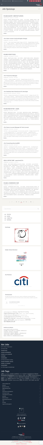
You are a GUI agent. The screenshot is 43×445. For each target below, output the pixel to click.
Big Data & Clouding (23, 311)
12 (21, 201)
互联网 (32, 380)
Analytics (16, 373)
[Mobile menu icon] (1, 4)
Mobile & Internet (6, 17)
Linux (17, 378)
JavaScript (13, 378)
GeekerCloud (30, 442)
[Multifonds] (21, 285)
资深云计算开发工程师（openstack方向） (14, 160)
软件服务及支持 (6, 40)
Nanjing (23, 378)
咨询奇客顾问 (3, 356)
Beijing (36, 373)
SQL (21, 380)
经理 (38, 380)
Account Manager (6, 373)
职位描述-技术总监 (4, 350)
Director (21, 376)
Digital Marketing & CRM (7, 93)
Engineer (26, 376)
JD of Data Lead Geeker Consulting (7, 359)
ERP (2, 378)
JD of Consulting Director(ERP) (12, 143)
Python (34, 378)
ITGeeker (20, 442)
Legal (23, 316)
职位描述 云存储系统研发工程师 (11, 183)
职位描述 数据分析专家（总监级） (12, 108)
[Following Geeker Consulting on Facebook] (22, 427)
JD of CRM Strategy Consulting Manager (7, 367)
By (12, 17)
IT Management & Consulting (12, 316)
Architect (25, 373)
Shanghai (10, 380)
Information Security (23, 315)
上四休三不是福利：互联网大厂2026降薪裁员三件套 (12, 334)
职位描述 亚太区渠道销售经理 (6, 352)
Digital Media (15, 376)
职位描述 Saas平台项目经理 (5, 363)
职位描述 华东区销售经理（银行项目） (7, 361)
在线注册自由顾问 (4, 357)
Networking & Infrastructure (23, 318)
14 (26, 201)
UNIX (29, 380)
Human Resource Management (12, 315)
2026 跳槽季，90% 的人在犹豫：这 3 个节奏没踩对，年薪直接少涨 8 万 (15, 330)
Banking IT (15, 311)
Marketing (27, 316)
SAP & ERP (11, 319)
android (20, 373)
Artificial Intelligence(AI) (8, 311)
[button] (14, 286)
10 (16, 201)
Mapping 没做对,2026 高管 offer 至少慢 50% (11, 329)
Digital (11, 376)
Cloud (26, 375)
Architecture (30, 373)
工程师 (35, 380)
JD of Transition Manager (10, 75)
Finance (20, 313)
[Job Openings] (24, 427)
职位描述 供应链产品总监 (10, 54)
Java (9, 378)
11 (18, 201)
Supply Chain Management (20, 319)
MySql (21, 378)
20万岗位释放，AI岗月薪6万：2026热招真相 (11, 331)
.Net (2, 373)
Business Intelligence (8, 375)
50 (30, 201)
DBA (7, 376)
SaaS (39, 378)
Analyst (12, 373)
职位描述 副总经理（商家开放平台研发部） (14, 16)
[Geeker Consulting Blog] (18, 427)
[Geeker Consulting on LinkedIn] (20, 427)
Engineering (33, 376)
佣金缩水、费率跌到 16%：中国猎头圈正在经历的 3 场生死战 (13, 335)
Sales (5, 319)
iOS (5, 378)
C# (24, 375)
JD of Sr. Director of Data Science (6, 346)
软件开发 (28, 319)
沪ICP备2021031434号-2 (23, 443)
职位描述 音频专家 (4, 365)
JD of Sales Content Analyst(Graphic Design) (15, 38)
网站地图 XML (18, 443)
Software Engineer (16, 380)
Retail (37, 378)
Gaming (24, 313)
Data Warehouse (3, 376)
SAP (6, 380)
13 (23, 201)
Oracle (27, 378)
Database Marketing (36, 375)
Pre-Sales (33, 318)
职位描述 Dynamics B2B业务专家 (6, 354)
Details (5, 33)
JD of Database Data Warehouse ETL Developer (16, 91)
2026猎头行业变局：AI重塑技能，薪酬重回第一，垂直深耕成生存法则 (15, 333)
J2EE (6, 378)
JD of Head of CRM (4, 348)
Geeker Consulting (29, 313)
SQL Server (25, 380)
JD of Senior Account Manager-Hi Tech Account (16, 127)
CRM (29, 375)
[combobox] (21, 209)
